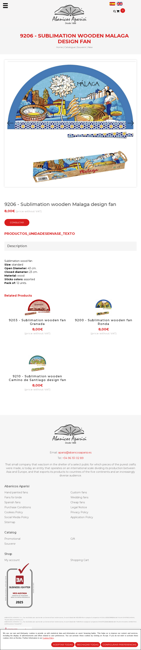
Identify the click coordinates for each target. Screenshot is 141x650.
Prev (10, 123)
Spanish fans (12, 502)
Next (130, 123)
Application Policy (81, 517)
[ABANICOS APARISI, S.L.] (70, 12)
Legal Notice (78, 507)
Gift (72, 538)
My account (12, 560)
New (90, 47)
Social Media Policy (16, 517)
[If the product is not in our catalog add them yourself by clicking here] (117, 15)
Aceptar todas (63, 644)
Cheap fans (77, 502)
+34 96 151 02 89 (73, 458)
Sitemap (9, 522)
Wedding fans (79, 497)
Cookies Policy (13, 512)
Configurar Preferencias (119, 644)
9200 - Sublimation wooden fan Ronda (103, 322)
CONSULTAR (17, 222)
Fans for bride (13, 497)
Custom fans (78, 492)
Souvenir (81, 47)
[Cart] (118, 11)
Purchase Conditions (17, 507)
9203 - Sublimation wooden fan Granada (37, 322)
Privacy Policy (79, 512)
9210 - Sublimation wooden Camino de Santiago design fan (37, 378)
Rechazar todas (87, 644)
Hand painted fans (16, 492)
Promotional (12, 538)
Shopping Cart (79, 560)
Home (59, 47)
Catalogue (69, 47)
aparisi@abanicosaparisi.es (74, 452)
